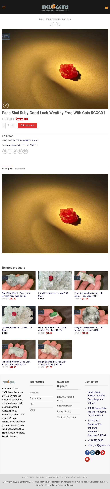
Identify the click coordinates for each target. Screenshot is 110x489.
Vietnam (33, 145)
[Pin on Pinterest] (20, 151)
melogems (11, 145)
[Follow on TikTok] (97, 452)
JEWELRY (40, 478)
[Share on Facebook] (10, 151)
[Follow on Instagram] (92, 452)
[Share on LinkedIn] (25, 151)
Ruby (19, 145)
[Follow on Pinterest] (102, 452)
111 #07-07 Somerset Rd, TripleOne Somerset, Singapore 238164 (97, 428)
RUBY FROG (66, 19)
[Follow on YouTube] (87, 459)
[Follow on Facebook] (87, 452)
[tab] (7, 168)
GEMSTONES (28, 478)
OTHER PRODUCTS (53, 19)
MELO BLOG (82, 478)
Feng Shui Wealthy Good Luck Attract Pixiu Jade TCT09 (16, 363)
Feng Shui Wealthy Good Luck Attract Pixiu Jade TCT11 (52, 363)
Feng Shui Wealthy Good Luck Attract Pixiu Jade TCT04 (52, 328)
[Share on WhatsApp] (4, 151)
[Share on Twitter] (15, 151)
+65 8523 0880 (95, 440)
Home (41, 19)
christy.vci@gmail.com (99, 445)
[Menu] (4, 7)
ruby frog (26, 145)
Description (7, 168)
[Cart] (106, 7)
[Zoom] (6, 105)
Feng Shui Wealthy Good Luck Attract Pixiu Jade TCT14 (88, 294)
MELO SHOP (70, 478)
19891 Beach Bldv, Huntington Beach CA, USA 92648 (97, 412)
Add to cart (27, 125)
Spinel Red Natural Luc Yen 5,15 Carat (17, 328)
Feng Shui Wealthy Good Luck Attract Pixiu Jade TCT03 (88, 328)
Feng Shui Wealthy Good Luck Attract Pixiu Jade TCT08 (16, 294)
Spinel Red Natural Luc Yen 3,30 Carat (53, 294)
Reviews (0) (20, 168)
